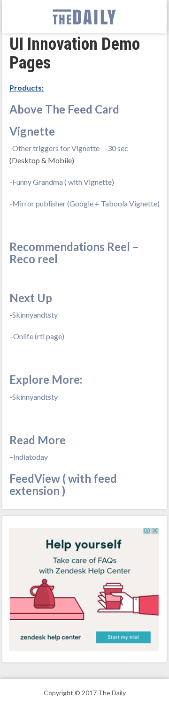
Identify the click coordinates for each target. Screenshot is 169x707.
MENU (18, 17)
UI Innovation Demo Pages (74, 53)
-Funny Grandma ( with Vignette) (61, 181)
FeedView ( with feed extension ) (63, 484)
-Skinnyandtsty (33, 314)
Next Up (30, 297)
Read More (37, 440)
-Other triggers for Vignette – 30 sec (68, 148)
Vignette (32, 131)
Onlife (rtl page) (38, 336)
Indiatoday (30, 456)
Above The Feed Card (64, 109)
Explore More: (45, 379)
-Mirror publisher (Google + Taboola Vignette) (84, 203)
